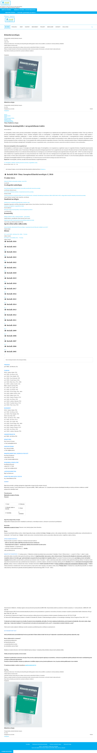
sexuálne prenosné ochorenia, (22, 162)
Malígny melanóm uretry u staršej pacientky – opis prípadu (17, 216)
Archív (5, 117)
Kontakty (58, 26)
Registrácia (12, 16)
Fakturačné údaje (67, 744)
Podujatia (14, 26)
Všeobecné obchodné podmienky (39, 744)
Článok (5, 114)
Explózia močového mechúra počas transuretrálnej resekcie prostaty (19, 220)
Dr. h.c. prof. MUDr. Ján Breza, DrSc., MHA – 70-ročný (15, 234)
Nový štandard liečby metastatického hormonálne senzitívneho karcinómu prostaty (22, 188)
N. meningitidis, (7, 162)
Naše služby (50, 26)
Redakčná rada (7, 119)
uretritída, (13, 162)
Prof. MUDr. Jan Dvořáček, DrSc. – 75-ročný (13, 237)
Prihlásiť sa (43, 169)
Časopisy (27, 26)
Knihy (21, 26)
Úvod (8, 26)
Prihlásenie (6, 16)
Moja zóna (65, 26)
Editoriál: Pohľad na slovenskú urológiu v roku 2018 (15, 181)
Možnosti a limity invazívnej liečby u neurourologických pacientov (18, 209)
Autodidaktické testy (8, 121)
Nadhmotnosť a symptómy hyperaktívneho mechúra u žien (17, 202)
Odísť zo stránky (6, 9)
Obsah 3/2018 (7, 115)
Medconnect (35, 26)
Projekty (42, 26)
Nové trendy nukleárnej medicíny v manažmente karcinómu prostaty (18, 191)
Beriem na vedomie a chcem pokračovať (24, 9)
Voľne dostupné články (9, 118)
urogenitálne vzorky (33, 162)
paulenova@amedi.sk (30, 665)
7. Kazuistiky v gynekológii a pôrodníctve (26, 12)
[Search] (92, 27)
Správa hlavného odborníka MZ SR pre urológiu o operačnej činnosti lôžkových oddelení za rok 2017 (26, 227)
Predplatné (6, 110)
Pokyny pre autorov (8, 120)
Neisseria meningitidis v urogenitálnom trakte (14, 206)
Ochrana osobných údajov (55, 744)
